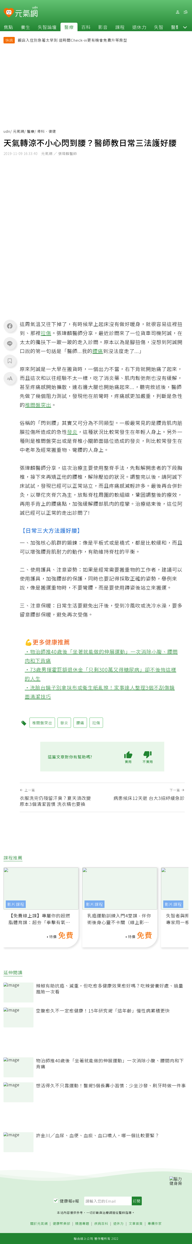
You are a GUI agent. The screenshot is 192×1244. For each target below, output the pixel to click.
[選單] (185, 12)
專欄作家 (155, 1224)
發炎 (72, 431)
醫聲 (175, 27)
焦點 (8, 27)
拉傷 (46, 333)
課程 (120, 27)
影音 (103, 27)
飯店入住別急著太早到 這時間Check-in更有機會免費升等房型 (72, 40)
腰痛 (97, 351)
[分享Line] (10, 343)
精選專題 (82, 1224)
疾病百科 (101, 1224)
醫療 (69, 27)
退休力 (139, 27)
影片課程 (15, 904)
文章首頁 (136, 1224)
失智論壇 (47, 27)
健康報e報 (69, 1200)
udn (7, 131)
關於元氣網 (39, 1224)
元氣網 (18, 131)
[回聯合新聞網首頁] (9, 13)
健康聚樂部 (61, 1224)
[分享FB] (10, 326)
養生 (25, 27)
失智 (159, 27)
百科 (86, 27)
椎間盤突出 (38, 404)
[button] (185, 27)
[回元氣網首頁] (26, 12)
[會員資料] (177, 12)
